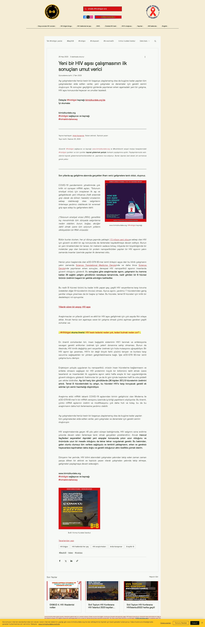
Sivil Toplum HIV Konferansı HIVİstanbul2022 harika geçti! (141, 606)
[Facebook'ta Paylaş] (60, 561)
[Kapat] (202, 623)
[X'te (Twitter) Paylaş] (65, 561)
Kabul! (194, 623)
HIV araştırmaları (99, 546)
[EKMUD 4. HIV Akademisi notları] (64, 590)
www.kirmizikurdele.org (51, 616)
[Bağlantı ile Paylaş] (77, 561)
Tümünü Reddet (181, 623)
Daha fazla (143, 41)
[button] (155, 41)
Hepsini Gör (153, 577)
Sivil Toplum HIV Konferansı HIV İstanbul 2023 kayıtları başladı (101, 606)
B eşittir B (130, 546)
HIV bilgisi (64, 546)
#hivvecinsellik (109, 41)
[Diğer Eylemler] (145, 56)
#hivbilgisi (82, 41)
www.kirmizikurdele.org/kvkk (49, 624)
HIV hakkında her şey (80, 546)
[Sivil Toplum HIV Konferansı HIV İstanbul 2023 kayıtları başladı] (102, 590)
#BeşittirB (70, 41)
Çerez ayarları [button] (165, 623)
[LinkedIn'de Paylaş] (71, 561)
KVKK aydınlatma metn (142, 618)
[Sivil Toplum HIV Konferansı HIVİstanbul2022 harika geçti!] (141, 590)
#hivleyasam (94, 41)
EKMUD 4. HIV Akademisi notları (62, 606)
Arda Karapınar (116, 546)
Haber (70, 553)
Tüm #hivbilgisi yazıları (54, 41)
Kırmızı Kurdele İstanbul (127, 41)
